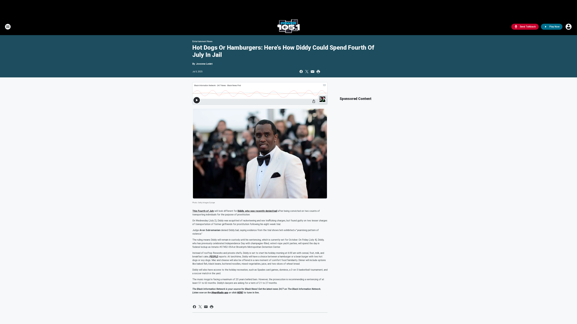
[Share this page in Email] (312, 71)
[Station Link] (288, 26)
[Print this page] (318, 71)
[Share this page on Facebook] (301, 71)
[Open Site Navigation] (8, 27)
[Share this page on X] (307, 71)
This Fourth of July (203, 211)
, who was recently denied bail (260, 211)
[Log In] (569, 27)
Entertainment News (202, 41)
